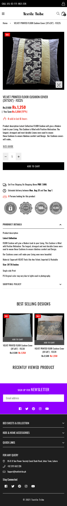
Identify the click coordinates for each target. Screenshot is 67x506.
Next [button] (61, 325)
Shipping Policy (12, 284)
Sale (7, 34)
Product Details (12, 224)
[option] (33, 61)
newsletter (33, 389)
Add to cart (17, 339)
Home (5, 23)
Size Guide (8, 146)
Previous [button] (5, 325)
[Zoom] (59, 84)
